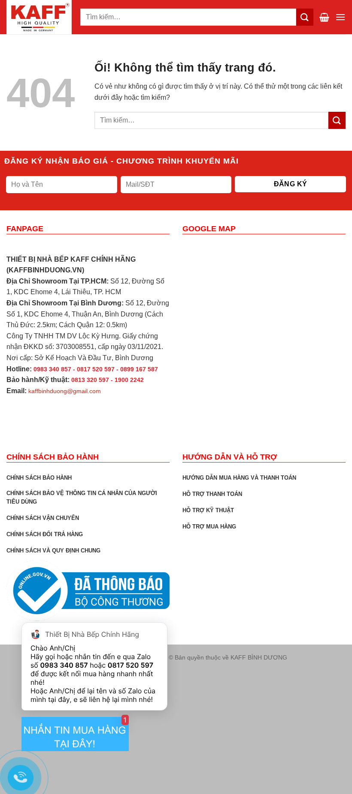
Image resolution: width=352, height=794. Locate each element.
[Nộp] (337, 120)
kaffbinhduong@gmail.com (64, 391)
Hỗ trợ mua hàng (209, 526)
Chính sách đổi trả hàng (44, 534)
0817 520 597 (130, 665)
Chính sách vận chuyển (42, 518)
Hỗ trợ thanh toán (212, 494)
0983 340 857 (64, 665)
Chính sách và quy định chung (53, 550)
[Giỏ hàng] (324, 17)
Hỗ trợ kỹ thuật (208, 510)
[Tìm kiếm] (304, 17)
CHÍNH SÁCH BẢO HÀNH (39, 478)
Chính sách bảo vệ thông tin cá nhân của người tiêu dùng (81, 497)
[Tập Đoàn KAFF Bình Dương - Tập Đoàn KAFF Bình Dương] (40, 17)
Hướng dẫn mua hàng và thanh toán (239, 478)
